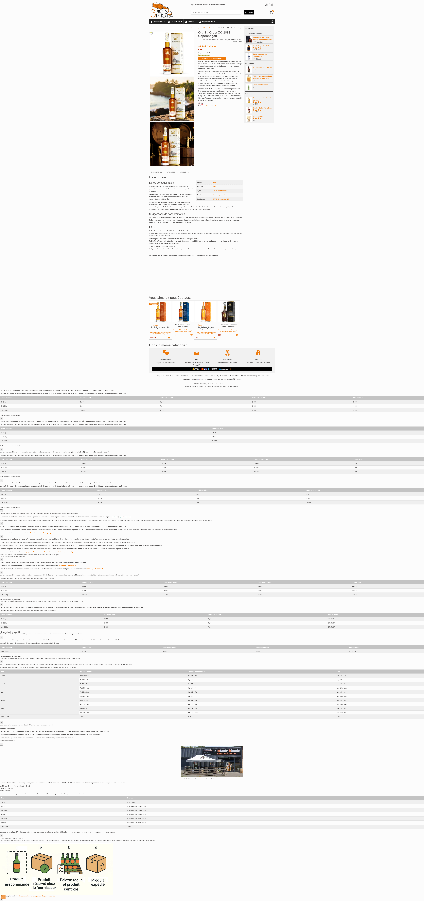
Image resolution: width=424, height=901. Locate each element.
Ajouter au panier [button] (192, 335)
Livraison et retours (181, 376)
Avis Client (209, 376)
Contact (168, 376)
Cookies (265, 376)
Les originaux (175, 21)
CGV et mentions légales (250, 376)
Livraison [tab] (171, 172)
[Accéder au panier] (271, 13)
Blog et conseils (207, 21)
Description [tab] (156, 172)
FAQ (217, 376)
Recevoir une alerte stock (212, 58)
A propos (158, 376)
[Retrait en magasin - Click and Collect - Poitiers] (231, 369)
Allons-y (249, 12)
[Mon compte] (272, 21)
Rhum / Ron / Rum (209, 28)
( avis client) (211, 46)
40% (214, 182)
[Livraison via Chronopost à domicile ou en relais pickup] (223, 369)
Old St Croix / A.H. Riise (221, 199)
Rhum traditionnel (219, 191)
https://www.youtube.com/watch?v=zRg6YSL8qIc (166, 258)
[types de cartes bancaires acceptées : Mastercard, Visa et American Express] (205, 369)
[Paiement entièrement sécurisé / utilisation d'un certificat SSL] (196, 369)
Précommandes (197, 376)
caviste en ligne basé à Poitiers (229, 379)
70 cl (214, 186)
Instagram (72, 565)
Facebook (62, 565)
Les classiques (158, 21)
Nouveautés (234, 376)
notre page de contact (94, 569)
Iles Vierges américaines (222, 195)
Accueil (186, 28)
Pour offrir (190, 21)
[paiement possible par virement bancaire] (214, 369)
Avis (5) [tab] (183, 172)
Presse (224, 376)
